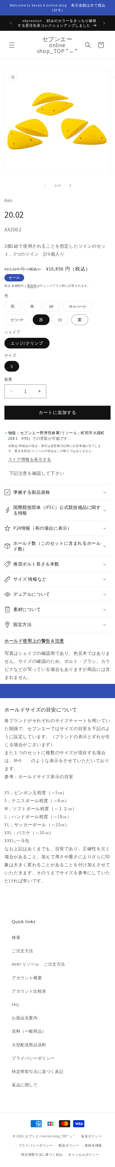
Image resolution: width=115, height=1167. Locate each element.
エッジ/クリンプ (27, 343)
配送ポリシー (69, 1145)
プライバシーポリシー (33, 1058)
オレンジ (80, 307)
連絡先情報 (93, 1145)
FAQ (15, 1004)
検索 (16, 937)
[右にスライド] (70, 185)
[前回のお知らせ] (10, 23)
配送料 (32, 286)
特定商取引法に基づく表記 (37, 1071)
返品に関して (25, 1085)
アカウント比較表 (29, 991)
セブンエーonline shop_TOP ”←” (50, 1136)
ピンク (19, 321)
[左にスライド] (44, 185)
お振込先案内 (25, 1017)
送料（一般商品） (29, 1031)
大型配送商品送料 (29, 1044)
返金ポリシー (91, 1136)
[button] (11, 45)
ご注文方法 (22, 950)
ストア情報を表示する (29, 459)
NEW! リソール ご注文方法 (38, 964)
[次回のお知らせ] (104, 23)
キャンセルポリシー (83, 1154)
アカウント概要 (27, 977)
